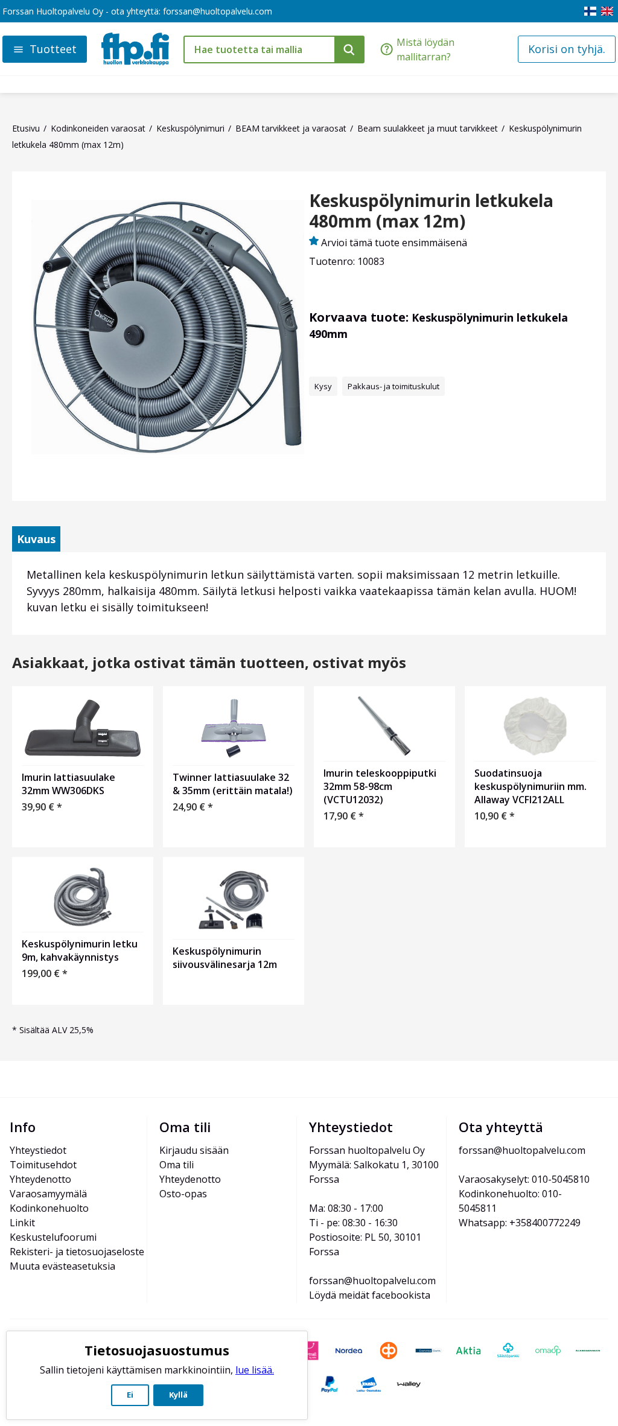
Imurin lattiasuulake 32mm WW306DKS (68, 784)
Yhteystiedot (38, 1150)
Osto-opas (183, 1193)
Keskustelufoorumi (53, 1237)
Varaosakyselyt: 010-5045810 (524, 1179)
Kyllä (178, 1394)
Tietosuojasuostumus (156, 1350)
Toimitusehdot (43, 1164)
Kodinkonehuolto (49, 1208)
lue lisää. (254, 1370)
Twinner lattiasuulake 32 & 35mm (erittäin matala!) (233, 784)
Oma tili (176, 1164)
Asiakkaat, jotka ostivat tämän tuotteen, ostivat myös (209, 663)
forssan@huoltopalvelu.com (217, 11)
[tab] (36, 539)
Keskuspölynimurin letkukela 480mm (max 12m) (431, 211)
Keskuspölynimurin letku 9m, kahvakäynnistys (80, 950)
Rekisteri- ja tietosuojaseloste (77, 1251)
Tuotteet (53, 49)
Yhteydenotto (40, 1179)
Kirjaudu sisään (194, 1150)
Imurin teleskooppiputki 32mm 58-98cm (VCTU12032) (379, 786)
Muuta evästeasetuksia (62, 1266)
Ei (130, 1394)
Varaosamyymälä (48, 1193)
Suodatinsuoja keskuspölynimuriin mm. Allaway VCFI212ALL (530, 786)
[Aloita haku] (349, 49)
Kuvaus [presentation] (36, 539)
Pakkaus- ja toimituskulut (393, 386)
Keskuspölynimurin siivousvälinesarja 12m (225, 957)
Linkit (22, 1222)
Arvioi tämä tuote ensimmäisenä (394, 242)
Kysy (323, 386)
